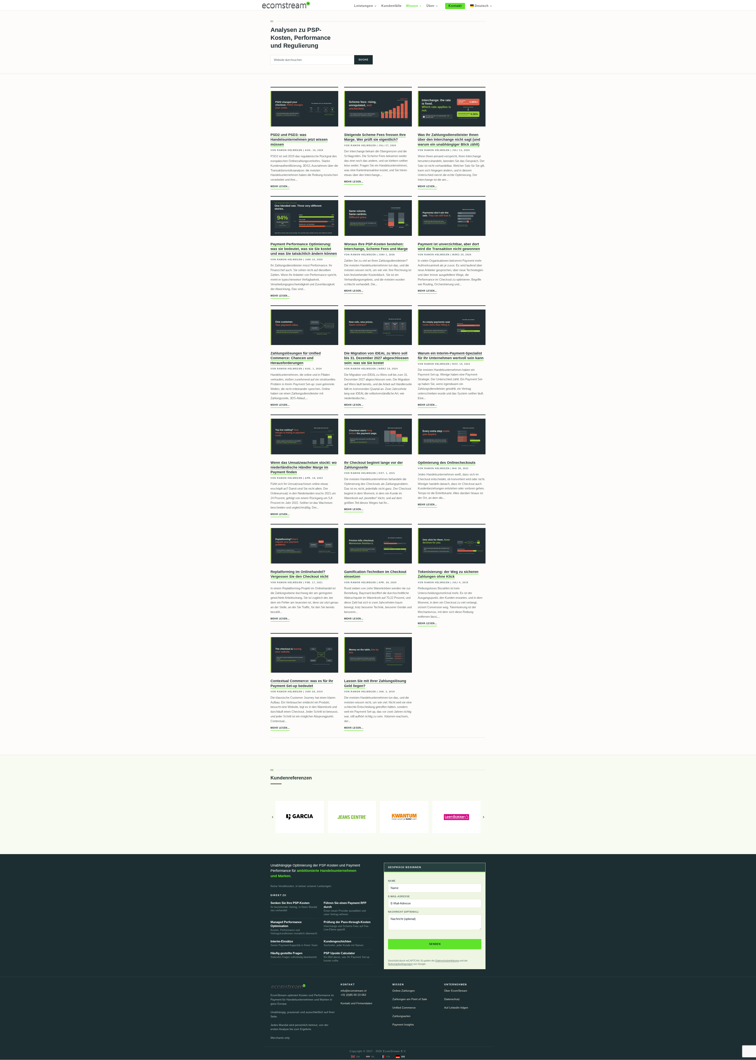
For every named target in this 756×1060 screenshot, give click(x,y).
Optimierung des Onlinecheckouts (446, 463)
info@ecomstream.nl (353, 990)
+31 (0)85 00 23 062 (353, 994)
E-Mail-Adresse (399, 896)
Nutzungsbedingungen (400, 964)
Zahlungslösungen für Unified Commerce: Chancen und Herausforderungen (296, 358)
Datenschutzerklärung (447, 961)
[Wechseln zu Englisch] (355, 1056)
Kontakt (455, 5)
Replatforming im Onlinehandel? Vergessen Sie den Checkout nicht (299, 574)
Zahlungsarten (401, 1016)
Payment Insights (403, 1024)
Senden (435, 944)
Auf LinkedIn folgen (456, 1007)
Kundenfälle (391, 6)
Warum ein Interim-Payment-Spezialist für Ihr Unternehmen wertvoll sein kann (451, 355)
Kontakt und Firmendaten (356, 1003)
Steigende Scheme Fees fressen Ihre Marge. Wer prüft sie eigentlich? (375, 137)
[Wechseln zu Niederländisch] (370, 1056)
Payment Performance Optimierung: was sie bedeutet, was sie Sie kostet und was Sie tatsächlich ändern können (304, 249)
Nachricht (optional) (403, 911)
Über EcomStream (455, 990)
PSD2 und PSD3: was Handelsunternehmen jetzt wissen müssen (299, 139)
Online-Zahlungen (403, 990)
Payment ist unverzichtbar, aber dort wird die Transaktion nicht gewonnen (449, 246)
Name (392, 881)
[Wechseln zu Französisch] (385, 1056)
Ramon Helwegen (289, 150)
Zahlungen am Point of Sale (409, 999)
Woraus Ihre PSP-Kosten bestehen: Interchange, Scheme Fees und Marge (376, 246)
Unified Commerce (404, 1007)
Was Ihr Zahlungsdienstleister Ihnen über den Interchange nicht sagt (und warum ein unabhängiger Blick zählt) (449, 139)
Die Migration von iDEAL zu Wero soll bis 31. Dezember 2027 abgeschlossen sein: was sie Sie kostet (376, 358)
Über (430, 6)
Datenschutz (452, 999)
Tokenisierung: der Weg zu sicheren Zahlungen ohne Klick (448, 574)
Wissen (412, 6)
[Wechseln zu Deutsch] (400, 1056)
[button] (272, 817)
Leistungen (363, 6)
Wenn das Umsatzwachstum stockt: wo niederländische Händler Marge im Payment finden (304, 467)
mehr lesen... (280, 186)
